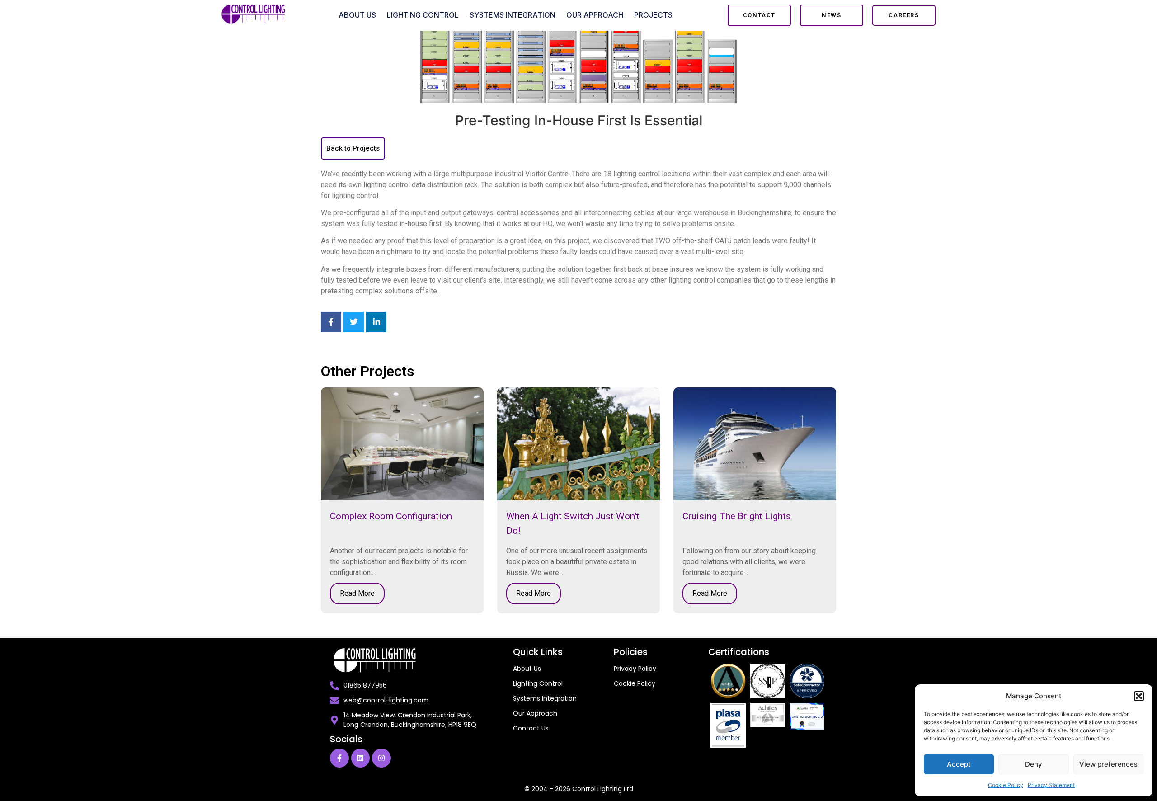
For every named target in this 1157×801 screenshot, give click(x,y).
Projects (653, 14)
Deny (1033, 764)
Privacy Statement (1051, 785)
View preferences (1108, 764)
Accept (959, 764)
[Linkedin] (360, 758)
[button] (1138, 696)
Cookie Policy (1005, 785)
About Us (357, 14)
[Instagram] (381, 758)
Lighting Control (423, 14)
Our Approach (594, 14)
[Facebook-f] (339, 758)
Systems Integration (512, 14)
